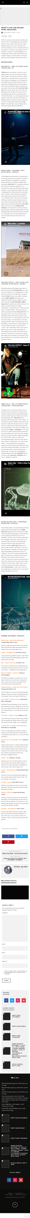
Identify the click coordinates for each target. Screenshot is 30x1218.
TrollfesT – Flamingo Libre (8, 652)
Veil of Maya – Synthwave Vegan (9, 715)
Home (10, 1193)
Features (4, 36)
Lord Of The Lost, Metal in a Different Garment (15, 859)
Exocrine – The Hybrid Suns (8, 770)
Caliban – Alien (5, 757)
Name (4, 944)
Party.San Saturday (16, 1016)
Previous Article (15, 851)
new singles (13, 828)
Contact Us (19, 1193)
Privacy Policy (21, 1194)
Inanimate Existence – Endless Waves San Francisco (14, 687)
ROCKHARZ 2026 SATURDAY (9, 1108)
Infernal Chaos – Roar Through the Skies (11, 739)
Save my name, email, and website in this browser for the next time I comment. (15, 972)
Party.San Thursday (16, 1036)
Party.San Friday (19, 1026)
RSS (17, 1078)
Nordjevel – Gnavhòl (6, 782)
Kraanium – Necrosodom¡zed (8, 808)
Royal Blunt (7, 32)
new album (6, 828)
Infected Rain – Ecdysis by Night (15, 853)
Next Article (15, 856)
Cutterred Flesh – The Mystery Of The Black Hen (13, 725)
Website (4, 961)
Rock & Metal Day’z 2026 (17, 1064)
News (9, 36)
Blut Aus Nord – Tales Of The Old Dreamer (12, 640)
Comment (5, 912)
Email (4, 952)
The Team (9, 1194)
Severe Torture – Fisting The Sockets (10, 699)
